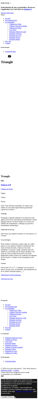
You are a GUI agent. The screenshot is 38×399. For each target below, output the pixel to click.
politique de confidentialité (24, 391)
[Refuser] (15, 397)
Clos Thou (12, 30)
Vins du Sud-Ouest (7, 13)
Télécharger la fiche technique (11, 275)
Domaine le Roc (14, 37)
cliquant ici (28, 9)
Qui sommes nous (11, 20)
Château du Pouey (15, 28)
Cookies (16, 370)
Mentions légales (6, 370)
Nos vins (8, 41)
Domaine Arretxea (15, 34)
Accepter (4, 397)
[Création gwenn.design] (2, 376)
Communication (10, 51)
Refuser (11, 397)
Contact (7, 43)
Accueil (7, 18)
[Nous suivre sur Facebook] (2, 57)
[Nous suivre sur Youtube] (9, 57)
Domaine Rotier (14, 39)
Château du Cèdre (15, 24)
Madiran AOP (6, 185)
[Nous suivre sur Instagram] (6, 57)
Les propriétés (9, 22)
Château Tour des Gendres (18, 26)
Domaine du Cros (15, 35)
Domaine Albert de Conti (17, 32)
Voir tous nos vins (7, 279)
